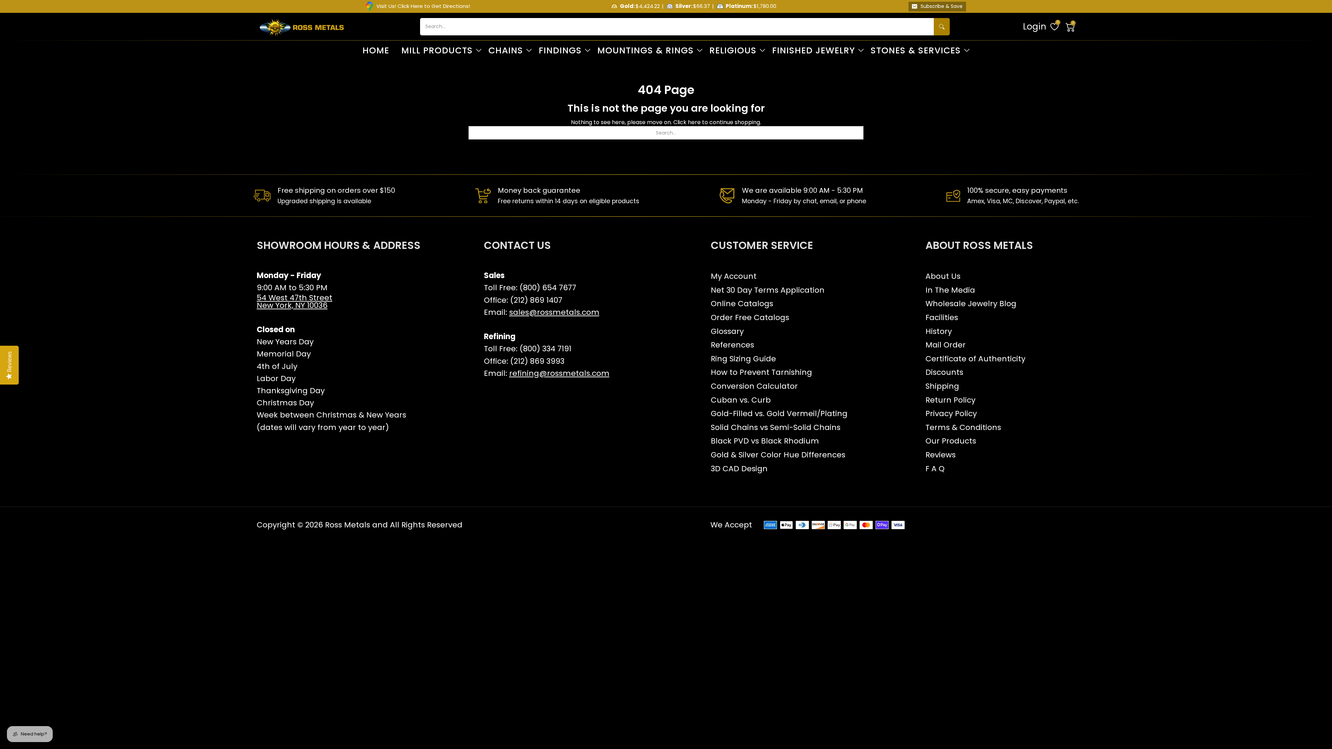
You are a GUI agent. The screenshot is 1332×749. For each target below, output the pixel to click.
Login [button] (1034, 26)
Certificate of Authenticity (975, 358)
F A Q (935, 468)
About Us (942, 276)
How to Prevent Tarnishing (761, 372)
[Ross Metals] (302, 27)
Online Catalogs (742, 303)
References (732, 344)
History (938, 331)
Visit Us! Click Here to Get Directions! (423, 6)
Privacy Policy (951, 413)
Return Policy (950, 400)
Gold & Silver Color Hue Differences (778, 454)
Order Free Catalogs (750, 317)
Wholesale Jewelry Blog (970, 303)
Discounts (944, 372)
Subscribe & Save (942, 6)
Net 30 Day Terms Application (768, 290)
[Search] (942, 26)
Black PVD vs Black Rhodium (765, 441)
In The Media (950, 290)
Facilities (941, 317)
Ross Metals (347, 524)
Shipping (942, 386)
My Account (734, 276)
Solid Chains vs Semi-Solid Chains (775, 427)
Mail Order (945, 344)
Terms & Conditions (963, 427)
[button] (1070, 27)
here (694, 122)
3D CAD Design (739, 468)
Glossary (727, 331)
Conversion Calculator (754, 386)
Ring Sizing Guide (743, 358)
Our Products (950, 441)
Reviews (940, 454)
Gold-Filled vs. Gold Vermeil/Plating (779, 413)
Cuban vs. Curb (741, 400)
